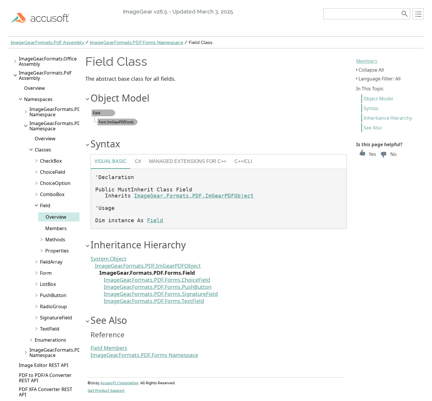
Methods (55, 239)
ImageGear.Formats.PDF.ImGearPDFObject (194, 196)
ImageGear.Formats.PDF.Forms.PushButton (158, 286)
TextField (49, 329)
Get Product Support (106, 391)
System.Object (108, 258)
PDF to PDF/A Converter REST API (45, 377)
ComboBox (52, 194)
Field (45, 205)
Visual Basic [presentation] (110, 161)
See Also (373, 127)
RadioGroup (53, 306)
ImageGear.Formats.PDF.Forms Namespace (136, 42)
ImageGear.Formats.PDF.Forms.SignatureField (161, 293)
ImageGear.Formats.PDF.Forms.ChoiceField (157, 279)
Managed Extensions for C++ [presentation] (187, 161)
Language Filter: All (380, 78)
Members (366, 61)
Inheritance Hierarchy (388, 118)
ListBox (48, 284)
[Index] (418, 13)
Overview (34, 88)
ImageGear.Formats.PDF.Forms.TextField (154, 300)
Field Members (109, 347)
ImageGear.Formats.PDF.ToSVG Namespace (63, 352)
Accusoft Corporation (119, 383)
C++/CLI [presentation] (243, 161)
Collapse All (371, 70)
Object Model (378, 98)
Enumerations (50, 340)
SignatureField (56, 318)
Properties (57, 251)
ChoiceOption (55, 183)
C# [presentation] (138, 161)
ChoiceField (52, 172)
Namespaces (38, 99)
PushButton (53, 295)
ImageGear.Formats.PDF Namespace (56, 111)
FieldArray (51, 262)
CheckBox (51, 161)
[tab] (110, 162)
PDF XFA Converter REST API (45, 391)
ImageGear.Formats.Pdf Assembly (47, 42)
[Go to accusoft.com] (43, 17)
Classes (43, 150)
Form (46, 273)
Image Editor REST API (43, 365)
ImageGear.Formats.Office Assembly (48, 61)
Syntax (371, 108)
